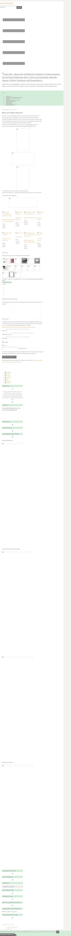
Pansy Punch (19, 236)
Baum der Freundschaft (32, 279)
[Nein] (15, 935)
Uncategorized (16, 279)
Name (4, 330)
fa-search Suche (6, 3)
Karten (3, 280)
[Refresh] (4, 345)
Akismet (4, 325)
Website (4, 338)
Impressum (9, 928)
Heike (5, 279)
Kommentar (5, 319)
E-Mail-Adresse (6, 334)
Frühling (41, 279)
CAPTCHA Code (22, 348)
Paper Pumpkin (9, 105)
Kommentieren (7, 282)
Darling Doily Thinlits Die (30, 217)
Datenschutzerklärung (12, 927)
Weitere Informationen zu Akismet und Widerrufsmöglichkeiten (18, 327)
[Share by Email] (5, 293)
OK (57, 931)
